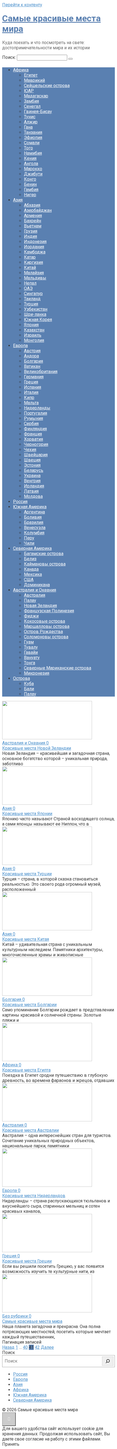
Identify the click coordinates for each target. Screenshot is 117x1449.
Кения (30, 158)
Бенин (30, 184)
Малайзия (34, 272)
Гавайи (31, 652)
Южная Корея (38, 319)
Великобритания (40, 371)
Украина (32, 475)
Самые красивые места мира (32, 1321)
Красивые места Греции (27, 1261)
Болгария (33, 361)
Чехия (30, 449)
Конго (30, 179)
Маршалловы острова (46, 626)
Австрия (32, 350)
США (28, 579)
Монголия (34, 340)
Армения (33, 215)
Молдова (33, 496)
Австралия (34, 595)
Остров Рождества (43, 631)
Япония (31, 324)
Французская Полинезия (49, 610)
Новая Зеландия (40, 605)
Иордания (34, 246)
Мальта (31, 402)
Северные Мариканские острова (57, 668)
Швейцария (36, 454)
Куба (29, 683)
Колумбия (34, 532)
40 (25, 1347)
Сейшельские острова (47, 85)
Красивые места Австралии (30, 1130)
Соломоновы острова (46, 636)
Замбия (31, 101)
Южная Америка (30, 506)
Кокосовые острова (44, 621)
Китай (30, 267)
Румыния (33, 418)
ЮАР (29, 90)
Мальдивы (35, 278)
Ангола (31, 163)
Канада (31, 569)
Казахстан (34, 330)
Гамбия (31, 189)
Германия (34, 376)
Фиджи (31, 616)
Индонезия (35, 241)
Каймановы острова (45, 564)
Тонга (29, 662)
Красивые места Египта (26, 1070)
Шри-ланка (35, 314)
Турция (31, 304)
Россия (20, 501)
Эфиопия (33, 137)
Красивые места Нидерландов (33, 1195)
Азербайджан (38, 210)
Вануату (32, 657)
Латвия (31, 491)
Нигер (30, 194)
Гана (28, 127)
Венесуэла (34, 527)
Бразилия (33, 522)
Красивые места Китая (25, 939)
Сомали (31, 142)
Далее (47, 1347)
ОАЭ (28, 288)
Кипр (29, 397)
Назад (8, 1347)
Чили (29, 543)
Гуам (29, 642)
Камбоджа (34, 252)
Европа (20, 345)
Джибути (33, 174)
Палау (30, 600)
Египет (31, 75)
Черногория (36, 444)
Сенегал (32, 106)
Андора (31, 356)
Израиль (32, 335)
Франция (33, 434)
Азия (18, 200)
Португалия (35, 413)
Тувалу (31, 647)
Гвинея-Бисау (38, 111)
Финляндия (35, 428)
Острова (21, 678)
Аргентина (34, 512)
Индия (30, 236)
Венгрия (32, 480)
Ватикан (32, 366)
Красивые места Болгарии (29, 1004)
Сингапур (33, 293)
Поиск (8, 1352)
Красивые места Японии (27, 813)
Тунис (29, 116)
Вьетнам (32, 226)
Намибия (33, 153)
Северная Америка (32, 548)
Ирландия (34, 486)
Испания (32, 387)
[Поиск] (107, 1361)
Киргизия (33, 262)
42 (37, 1347)
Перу (29, 538)
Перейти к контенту (22, 4)
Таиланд (32, 298)
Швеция (32, 460)
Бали (29, 688)
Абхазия (32, 205)
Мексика (33, 574)
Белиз (30, 558)
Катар (30, 257)
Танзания (33, 132)
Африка (21, 70)
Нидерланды (37, 408)
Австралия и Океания (34, 590)
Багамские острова (43, 553)
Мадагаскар (36, 96)
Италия (31, 392)
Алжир (31, 122)
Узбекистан (35, 309)
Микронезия (36, 673)
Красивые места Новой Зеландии (36, 748)
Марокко (33, 168)
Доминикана (37, 584)
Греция (31, 382)
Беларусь (33, 470)
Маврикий (34, 80)
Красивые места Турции (27, 873)
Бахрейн (32, 220)
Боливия (33, 517)
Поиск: (9, 57)
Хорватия (33, 439)
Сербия (31, 423)
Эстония (32, 465)
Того (28, 148)
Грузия (30, 231)
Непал (30, 283)
